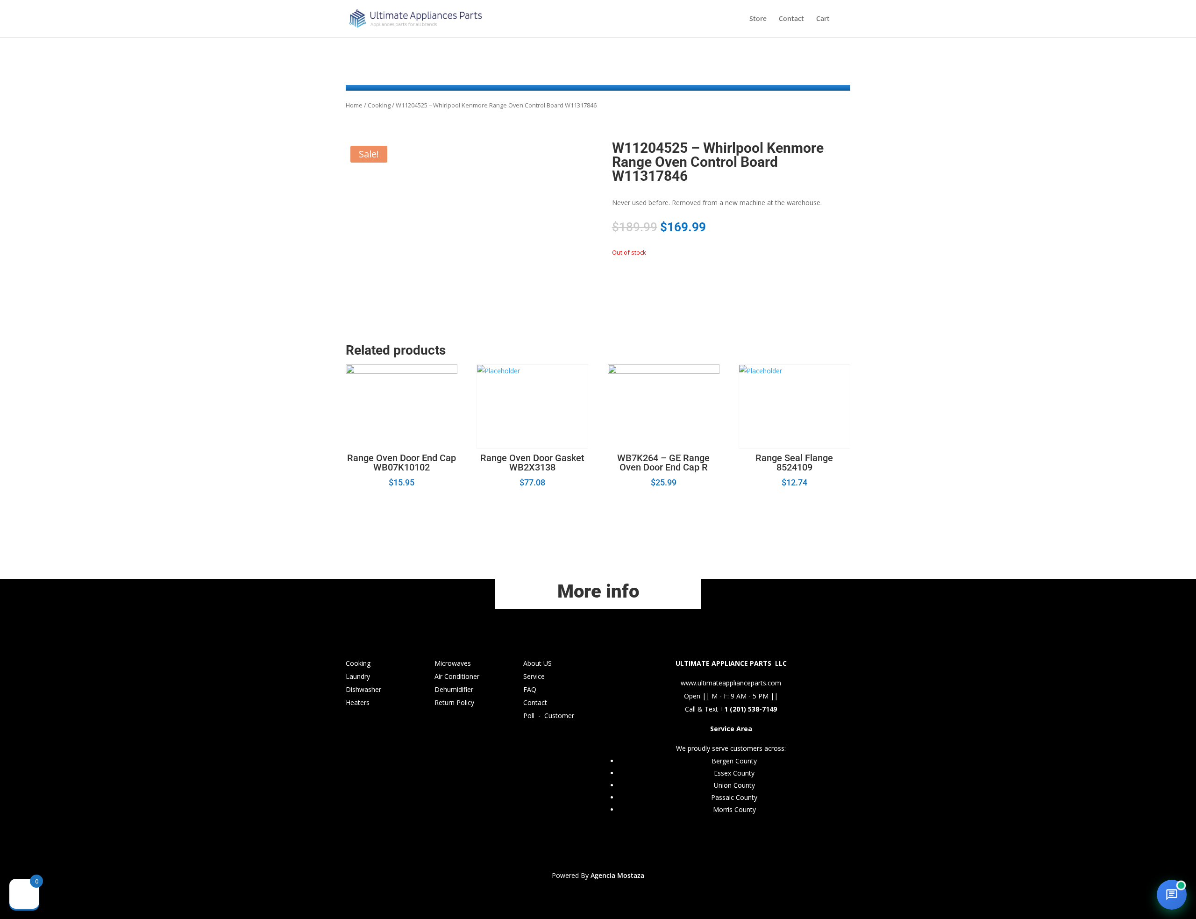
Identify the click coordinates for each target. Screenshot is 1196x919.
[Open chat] (1172, 895)
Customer (559, 715)
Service (534, 676)
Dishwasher (363, 689)
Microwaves (452, 663)
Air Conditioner (456, 676)
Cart (823, 19)
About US (537, 663)
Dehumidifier (453, 689)
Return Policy (454, 702)
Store (758, 19)
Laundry (358, 676)
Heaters (358, 702)
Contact (791, 19)
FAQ (529, 689)
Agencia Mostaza (617, 875)
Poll (528, 715)
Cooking (379, 105)
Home (354, 105)
